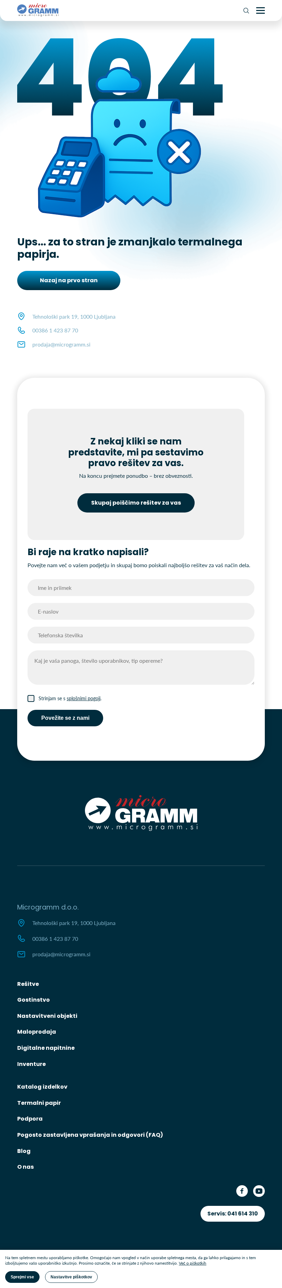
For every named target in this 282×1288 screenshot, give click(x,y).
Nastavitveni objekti (47, 1016)
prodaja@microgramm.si (61, 344)
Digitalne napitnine (46, 1048)
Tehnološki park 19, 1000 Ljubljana (74, 923)
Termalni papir (39, 1103)
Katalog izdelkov (42, 1087)
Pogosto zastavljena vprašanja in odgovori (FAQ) (90, 1135)
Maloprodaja (36, 1032)
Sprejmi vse (22, 1277)
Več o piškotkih (192, 1263)
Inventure (31, 1064)
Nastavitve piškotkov (71, 1277)
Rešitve (28, 984)
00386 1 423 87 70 (55, 330)
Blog (24, 1151)
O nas (25, 1167)
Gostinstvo (33, 1000)
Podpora (30, 1119)
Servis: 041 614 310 (232, 1214)
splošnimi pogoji (83, 698)
